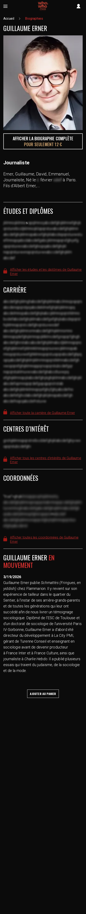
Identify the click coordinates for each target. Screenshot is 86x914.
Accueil (8, 19)
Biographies (34, 19)
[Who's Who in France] (43, 6)
